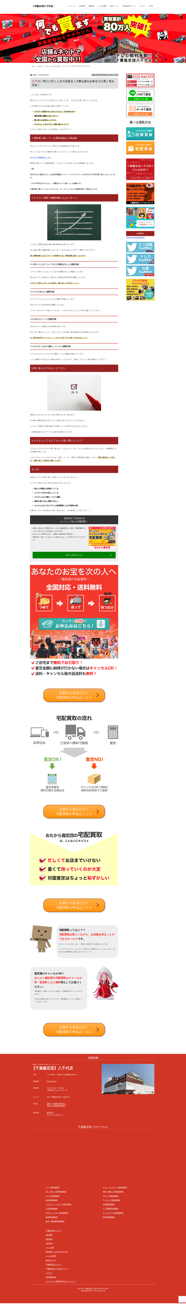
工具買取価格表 (52, 1209)
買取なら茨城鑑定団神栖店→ (56, 1106)
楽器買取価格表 (52, 1200)
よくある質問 (51, 1256)
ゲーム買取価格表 (52, 1187)
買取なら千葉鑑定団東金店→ (56, 1104)
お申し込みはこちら (74, 555)
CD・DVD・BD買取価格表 (56, 1192)
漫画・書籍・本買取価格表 (113, 1192)
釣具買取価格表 (109, 1217)
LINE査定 (49, 1243)
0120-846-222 (52, 1081)
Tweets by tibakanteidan (135, 237)
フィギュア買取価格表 (111, 1200)
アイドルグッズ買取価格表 (113, 1213)
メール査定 (50, 1248)
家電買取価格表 (52, 1217)
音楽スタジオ (51, 1260)
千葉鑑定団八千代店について (57, 1269)
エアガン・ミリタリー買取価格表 (58, 1204)
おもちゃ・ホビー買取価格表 (57, 1213)
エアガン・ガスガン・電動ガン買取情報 (105, 75)
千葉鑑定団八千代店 (90, 1288)
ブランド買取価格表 (110, 1196)
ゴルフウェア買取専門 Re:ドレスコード (61, 1281)
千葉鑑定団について (53, 1231)
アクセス (49, 1273)
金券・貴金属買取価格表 (55, 1221)
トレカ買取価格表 (52, 1196)
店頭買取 (49, 1235)
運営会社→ (50, 1112)
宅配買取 (49, 1239)
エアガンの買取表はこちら (40, 157)
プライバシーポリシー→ (55, 1115)
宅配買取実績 (51, 1277)
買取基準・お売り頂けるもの (57, 1252)
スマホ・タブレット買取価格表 (115, 1187)
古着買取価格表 (109, 1204)
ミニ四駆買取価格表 (110, 1209)
